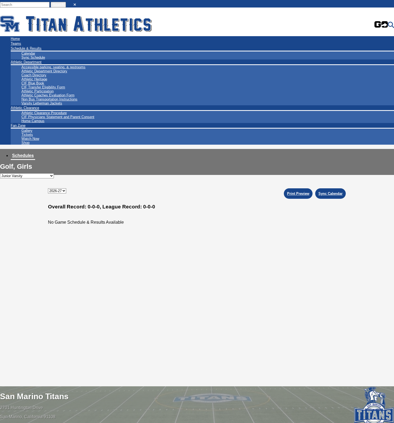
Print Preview (298, 194)
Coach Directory (33, 75)
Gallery (26, 131)
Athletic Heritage (34, 79)
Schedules (23, 155)
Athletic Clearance (25, 108)
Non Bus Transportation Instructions (49, 99)
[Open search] (391, 25)
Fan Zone (18, 125)
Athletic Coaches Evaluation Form (48, 95)
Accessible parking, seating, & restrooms (53, 67)
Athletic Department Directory (44, 71)
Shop (25, 143)
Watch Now (30, 139)
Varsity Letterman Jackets (41, 103)
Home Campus (32, 121)
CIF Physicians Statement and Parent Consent (57, 117)
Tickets (27, 135)
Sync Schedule (33, 57)
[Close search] (75, 3)
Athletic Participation (37, 91)
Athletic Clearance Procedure (44, 113)
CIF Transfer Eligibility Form (43, 87)
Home (15, 39)
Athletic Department (26, 62)
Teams (16, 44)
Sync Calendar (330, 194)
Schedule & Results (26, 48)
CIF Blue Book (32, 83)
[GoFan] (381, 25)
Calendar (28, 53)
